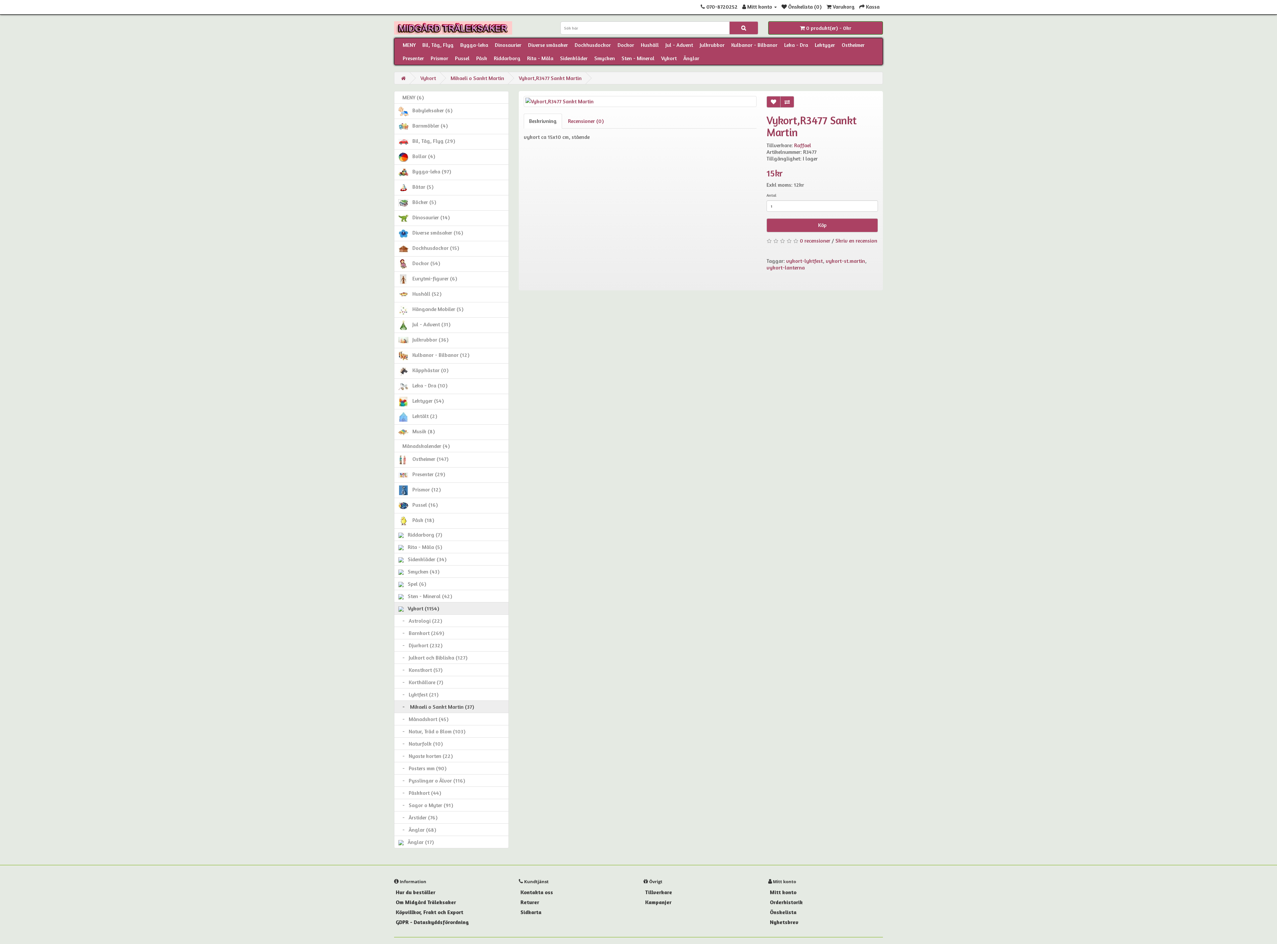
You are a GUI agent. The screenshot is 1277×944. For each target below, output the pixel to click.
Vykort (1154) (421, 608)
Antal (772, 195)
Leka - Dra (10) (428, 385)
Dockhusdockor (593, 45)
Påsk (481, 58)
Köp (822, 225)
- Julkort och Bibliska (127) (433, 657)
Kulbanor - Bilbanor (754, 45)
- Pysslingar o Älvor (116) (431, 780)
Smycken (604, 58)
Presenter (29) (426, 474)
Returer (529, 902)
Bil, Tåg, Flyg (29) (431, 141)
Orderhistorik (786, 902)
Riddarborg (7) (423, 534)
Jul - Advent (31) (429, 324)
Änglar (691, 58)
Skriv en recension (856, 240)
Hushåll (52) (425, 293)
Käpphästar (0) (428, 370)
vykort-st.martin (845, 261)
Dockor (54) (424, 263)
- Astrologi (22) (420, 620)
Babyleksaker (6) (430, 110)
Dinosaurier (508, 45)
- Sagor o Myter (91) (425, 805)
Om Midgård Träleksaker (426, 902)
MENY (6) (411, 97)
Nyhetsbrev (784, 922)
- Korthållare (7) (420, 682)
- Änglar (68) (417, 829)
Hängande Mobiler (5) (436, 309)
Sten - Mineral (638, 58)
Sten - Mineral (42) (428, 596)
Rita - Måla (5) (423, 547)
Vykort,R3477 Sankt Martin (550, 78)
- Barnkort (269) (421, 633)
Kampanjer (658, 902)
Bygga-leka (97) (429, 171)
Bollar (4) (421, 156)
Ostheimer (853, 45)
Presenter (413, 58)
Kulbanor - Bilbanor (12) (439, 355)
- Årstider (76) (418, 817)
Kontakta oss (536, 892)
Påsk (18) (421, 520)
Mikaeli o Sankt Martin (477, 78)
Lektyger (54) (426, 400)
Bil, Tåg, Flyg (438, 45)
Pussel (462, 58)
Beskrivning (543, 121)
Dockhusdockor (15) (433, 248)
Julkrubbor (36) (428, 339)
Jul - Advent (679, 45)
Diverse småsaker (548, 45)
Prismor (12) (424, 489)
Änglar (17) (419, 842)
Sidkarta (530, 912)
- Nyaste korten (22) (425, 756)
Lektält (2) (422, 416)
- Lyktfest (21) (418, 694)
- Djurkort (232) (420, 645)
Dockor (626, 45)
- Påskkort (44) (419, 792)
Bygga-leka (474, 45)
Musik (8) (421, 431)
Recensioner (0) (586, 121)
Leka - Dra (796, 45)
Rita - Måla (540, 58)
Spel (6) (415, 583)
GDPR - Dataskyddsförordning (432, 922)
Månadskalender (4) (424, 446)
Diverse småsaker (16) (435, 232)
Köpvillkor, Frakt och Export (429, 912)
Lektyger (825, 45)
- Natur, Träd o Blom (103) (432, 731)
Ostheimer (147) (428, 459)
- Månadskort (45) (423, 719)
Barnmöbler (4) (428, 125)
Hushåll (650, 45)
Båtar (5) (421, 186)
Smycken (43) (422, 571)
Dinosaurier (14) (429, 217)
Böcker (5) (422, 202)
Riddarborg (507, 58)
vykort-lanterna (786, 267)
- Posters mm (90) (422, 768)
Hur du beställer (415, 892)
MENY (409, 45)
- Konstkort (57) (420, 670)
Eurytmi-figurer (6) (432, 278)
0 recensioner (815, 240)
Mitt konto (783, 892)
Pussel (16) (423, 504)
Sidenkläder (574, 58)
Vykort (669, 58)
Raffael (802, 145)
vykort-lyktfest (804, 261)
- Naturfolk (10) (420, 743)
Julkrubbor (712, 45)
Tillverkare (658, 892)
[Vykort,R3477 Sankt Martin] (640, 101)
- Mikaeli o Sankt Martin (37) (436, 706)
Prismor (439, 58)
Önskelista (783, 912)
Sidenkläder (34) (425, 559)
